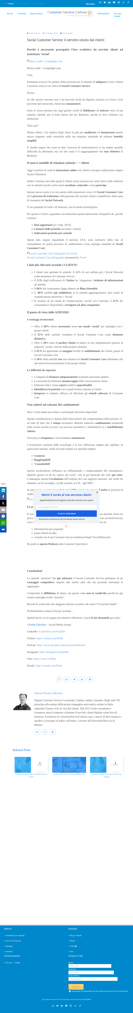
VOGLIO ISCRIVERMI (66, 513)
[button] (66, 495)
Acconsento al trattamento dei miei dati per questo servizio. (62, 519)
